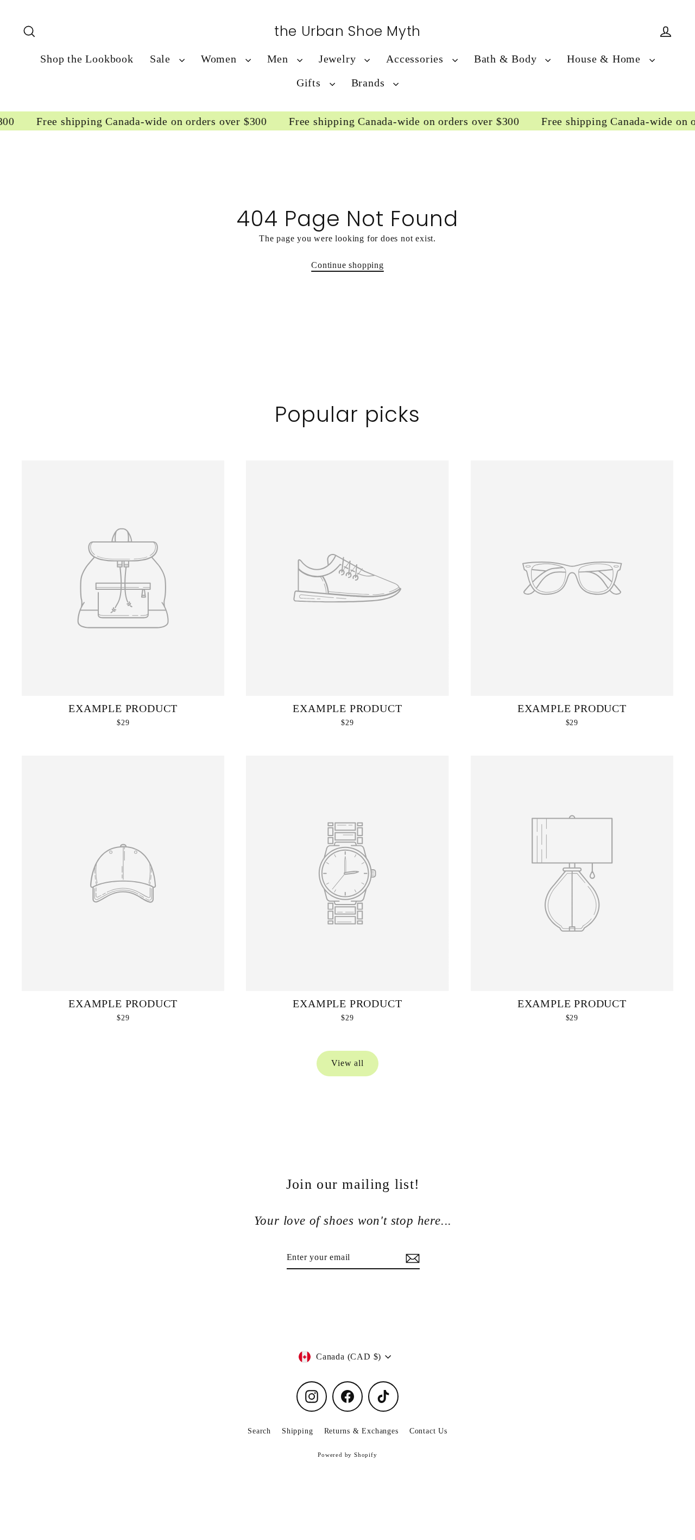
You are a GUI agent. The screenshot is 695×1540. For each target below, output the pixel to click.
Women (220, 59)
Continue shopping (347, 265)
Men (279, 59)
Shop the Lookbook (87, 59)
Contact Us (428, 1431)
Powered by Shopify (347, 1454)
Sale (162, 59)
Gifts (310, 83)
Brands (369, 83)
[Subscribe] (411, 1257)
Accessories (416, 59)
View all (347, 1063)
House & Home (605, 59)
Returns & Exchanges (361, 1431)
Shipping (297, 1431)
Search (259, 1431)
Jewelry (339, 59)
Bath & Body (507, 59)
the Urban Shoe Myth (347, 31)
